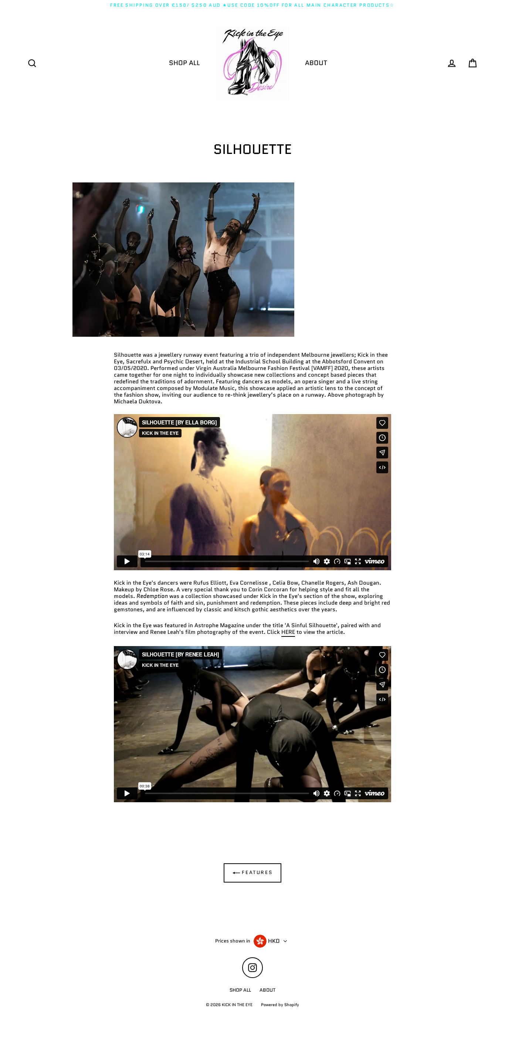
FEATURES (256, 872)
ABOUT (316, 63)
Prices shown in (232, 941)
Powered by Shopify (280, 1005)
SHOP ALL (184, 63)
